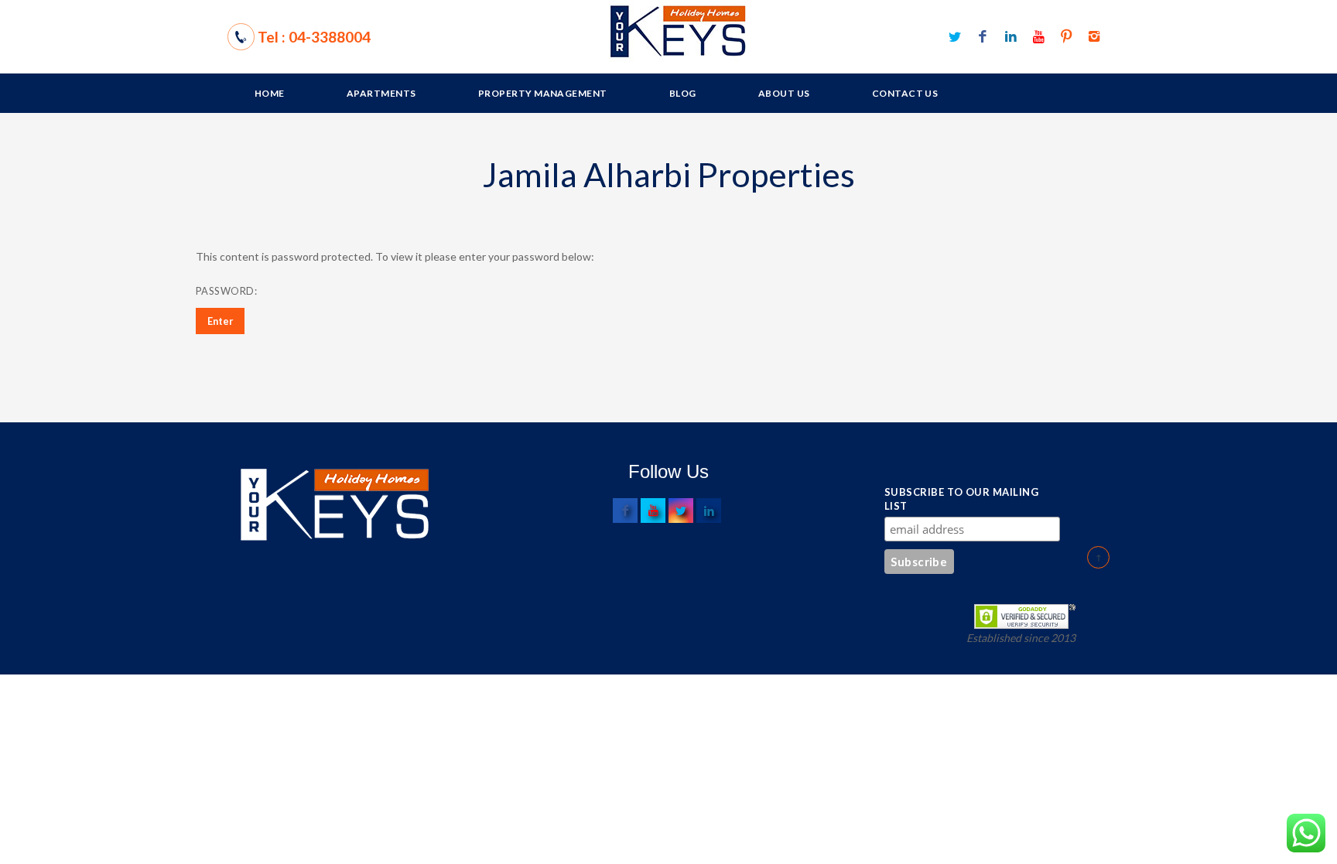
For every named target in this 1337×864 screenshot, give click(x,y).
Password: (227, 291)
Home (270, 93)
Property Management (542, 93)
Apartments (381, 93)
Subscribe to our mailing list (961, 499)
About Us (784, 93)
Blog (682, 93)
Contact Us (905, 93)
